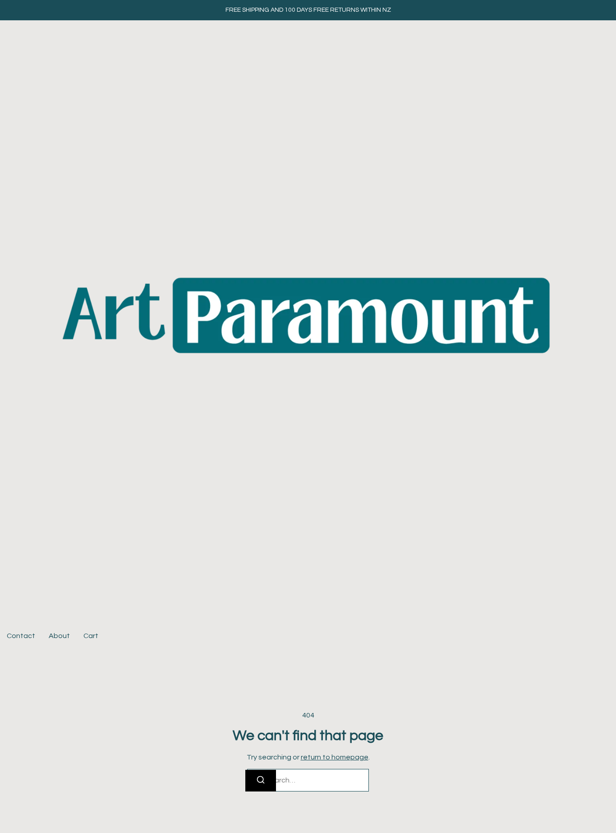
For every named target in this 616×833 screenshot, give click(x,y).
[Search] (260, 780)
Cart (90, 635)
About (59, 635)
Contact (21, 635)
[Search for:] (308, 780)
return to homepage (334, 757)
